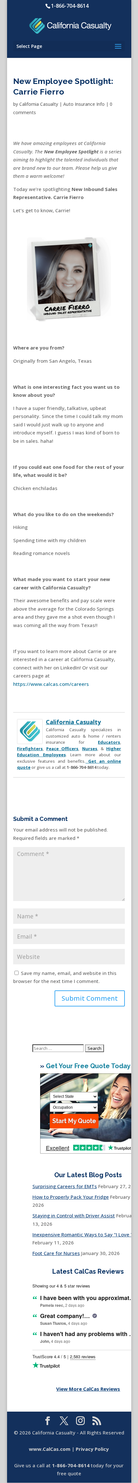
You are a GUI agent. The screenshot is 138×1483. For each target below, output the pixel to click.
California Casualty (38, 104)
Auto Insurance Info (84, 104)
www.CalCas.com (49, 1449)
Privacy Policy (92, 1449)
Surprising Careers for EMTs (64, 1186)
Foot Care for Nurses (56, 1253)
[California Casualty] (30, 740)
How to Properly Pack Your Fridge (70, 1197)
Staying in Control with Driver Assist (73, 1215)
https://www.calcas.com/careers (51, 684)
